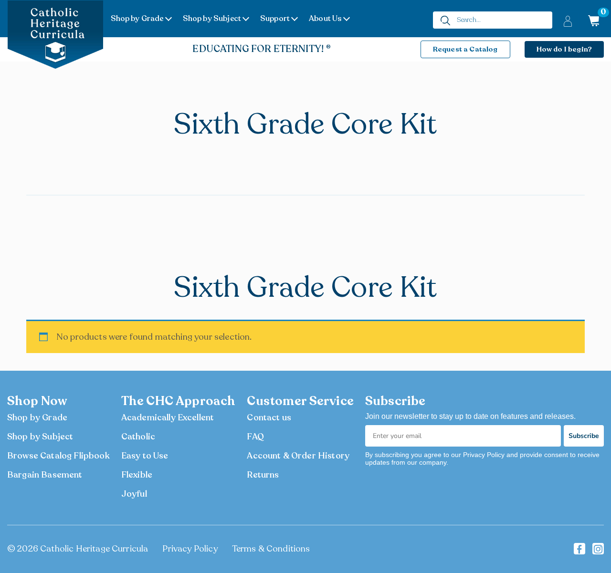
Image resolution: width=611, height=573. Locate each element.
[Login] (568, 20)
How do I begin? (564, 49)
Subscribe (584, 435)
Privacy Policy (189, 548)
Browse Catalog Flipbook (58, 455)
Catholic (138, 436)
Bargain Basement (45, 474)
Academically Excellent (167, 417)
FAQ (255, 436)
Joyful (134, 494)
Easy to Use (145, 455)
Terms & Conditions (271, 548)
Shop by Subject (212, 18)
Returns (263, 474)
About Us (325, 18)
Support (275, 18)
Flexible (136, 474)
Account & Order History (298, 455)
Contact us (269, 417)
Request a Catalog (465, 49)
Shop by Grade (137, 18)
